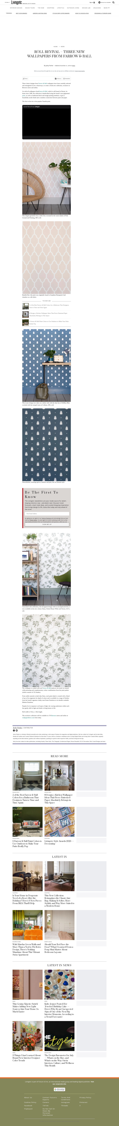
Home (56, 46)
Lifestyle (60, 8)
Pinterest (84, 1102)
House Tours (30, 8)
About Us (28, 1097)
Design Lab (86, 8)
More (106, 8)
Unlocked (97, 8)
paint (23, 95)
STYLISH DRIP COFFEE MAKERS (61, 13)
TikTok (45, 1106)
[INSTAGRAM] (14, 730)
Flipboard (28, 1109)
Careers (46, 1102)
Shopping (50, 8)
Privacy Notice (33, 520)
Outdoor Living (73, 8)
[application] (46, 122)
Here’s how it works (80, 71)
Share (26, 78)
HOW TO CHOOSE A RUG (82, 13)
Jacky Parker (49, 65)
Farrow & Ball (42, 83)
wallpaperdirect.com (28, 717)
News (63, 46)
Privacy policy (85, 1097)
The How (41, 8)
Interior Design (16, 8)
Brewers (53, 715)
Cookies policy (30, 1102)
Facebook (28, 1106)
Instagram (65, 1102)
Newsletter (67, 78)
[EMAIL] (17, 730)
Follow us (59, 78)
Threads (64, 1106)
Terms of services (46, 518)
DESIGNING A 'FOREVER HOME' (102, 13)
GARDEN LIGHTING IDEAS (40, 13)
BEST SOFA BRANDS (21, 13)
